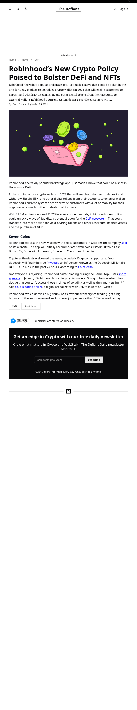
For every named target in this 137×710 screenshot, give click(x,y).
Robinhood (30, 306)
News (25, 59)
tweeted (53, 263)
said (124, 243)
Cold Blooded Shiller (28, 287)
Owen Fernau (19, 104)
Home (12, 59)
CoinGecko (85, 267)
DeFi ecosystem (95, 218)
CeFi (37, 59)
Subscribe (94, 359)
